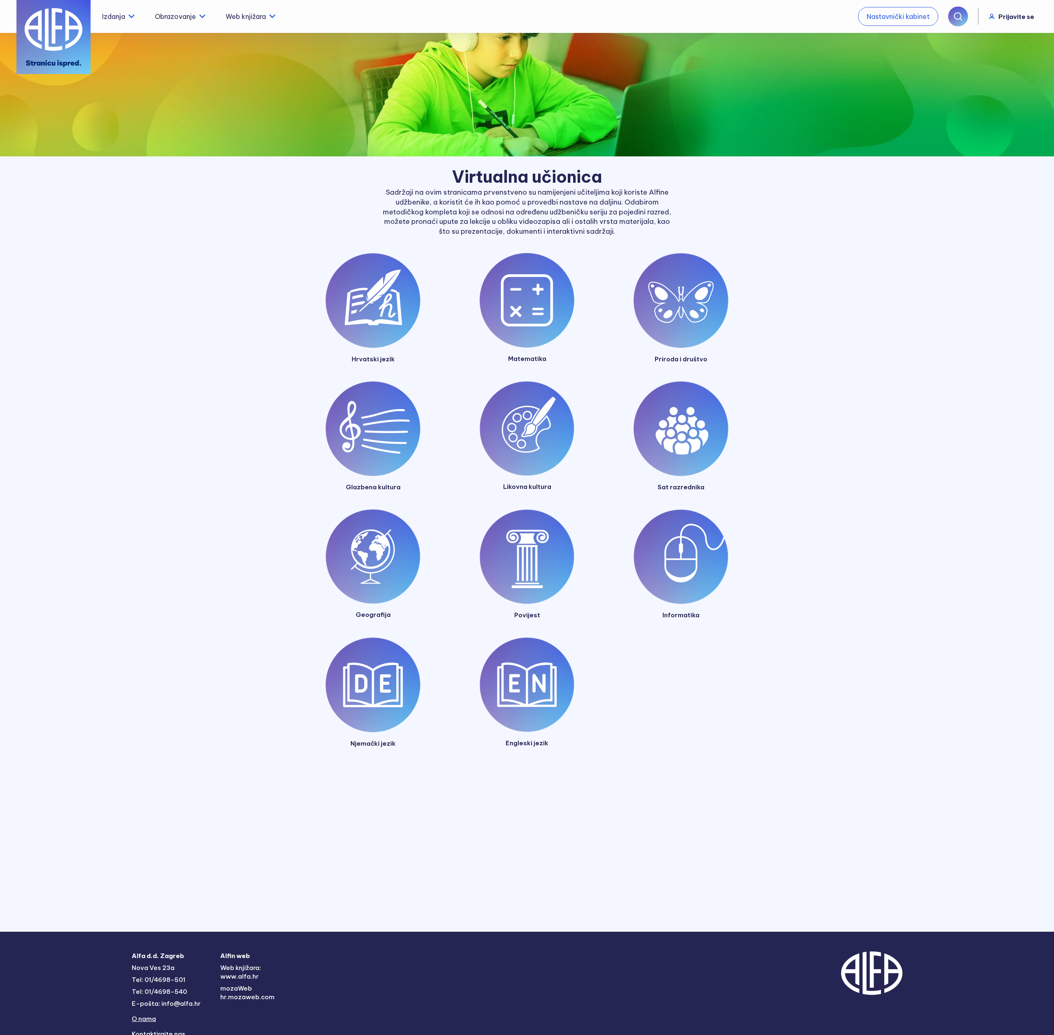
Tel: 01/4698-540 (159, 991)
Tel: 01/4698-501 (158, 980)
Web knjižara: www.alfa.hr (240, 972)
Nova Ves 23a (153, 968)
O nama (144, 1019)
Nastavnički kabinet (898, 16)
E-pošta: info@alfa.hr (166, 1003)
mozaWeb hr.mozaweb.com (247, 992)
